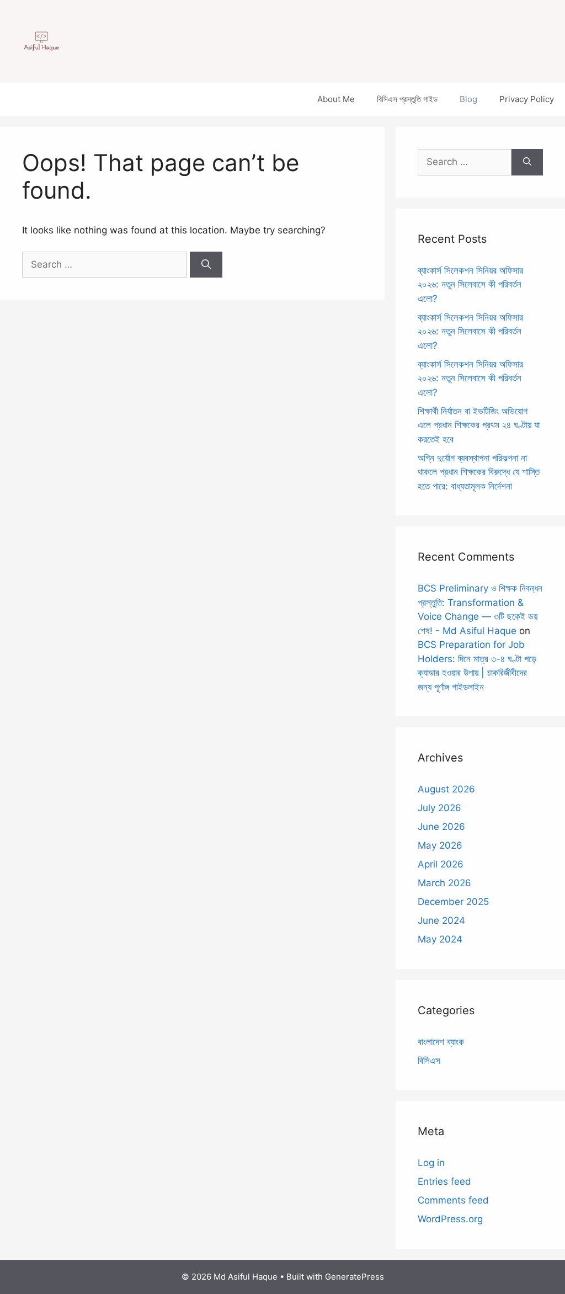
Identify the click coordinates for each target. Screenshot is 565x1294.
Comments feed (453, 1200)
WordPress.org (450, 1218)
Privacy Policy (526, 99)
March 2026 (444, 882)
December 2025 (453, 901)
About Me (336, 99)
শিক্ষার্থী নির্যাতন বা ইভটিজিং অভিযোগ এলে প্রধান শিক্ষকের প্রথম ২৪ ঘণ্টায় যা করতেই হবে (479, 425)
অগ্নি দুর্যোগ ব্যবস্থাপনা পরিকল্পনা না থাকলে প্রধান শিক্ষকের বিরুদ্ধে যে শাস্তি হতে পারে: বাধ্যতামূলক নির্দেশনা (479, 472)
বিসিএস (429, 1060)
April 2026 (440, 864)
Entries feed (444, 1181)
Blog (468, 99)
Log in (431, 1162)
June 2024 (441, 920)
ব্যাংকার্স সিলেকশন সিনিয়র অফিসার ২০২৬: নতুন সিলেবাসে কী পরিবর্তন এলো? (470, 284)
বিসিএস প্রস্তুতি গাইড (407, 99)
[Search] (206, 265)
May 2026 (440, 845)
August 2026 (446, 789)
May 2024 (440, 939)
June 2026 (441, 826)
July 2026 (439, 807)
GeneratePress (354, 1276)
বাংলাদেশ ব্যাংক (441, 1041)
